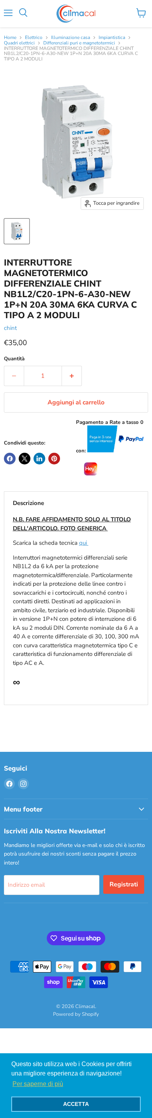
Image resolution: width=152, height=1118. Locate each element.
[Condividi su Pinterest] (54, 458)
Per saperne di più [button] (37, 1084)
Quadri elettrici (19, 43)
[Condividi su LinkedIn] (39, 458)
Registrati (124, 884)
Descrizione (28, 503)
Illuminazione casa (70, 38)
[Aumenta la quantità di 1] (72, 376)
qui (83, 543)
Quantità (14, 359)
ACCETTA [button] (76, 1104)
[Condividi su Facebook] (10, 458)
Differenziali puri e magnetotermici (79, 43)
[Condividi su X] (24, 458)
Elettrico (33, 38)
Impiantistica (112, 38)
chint (10, 328)
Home (10, 38)
